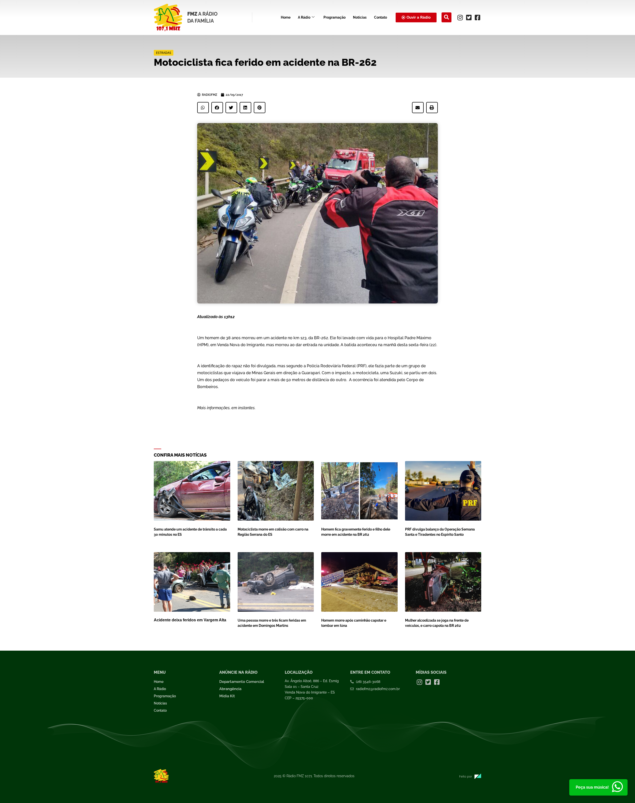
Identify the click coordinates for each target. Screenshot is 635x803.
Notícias (360, 17)
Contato (380, 17)
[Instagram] (460, 17)
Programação (334, 17)
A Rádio (304, 17)
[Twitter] (469, 17)
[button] (446, 17)
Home (285, 17)
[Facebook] (477, 17)
